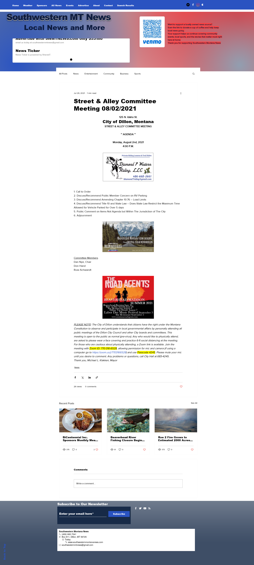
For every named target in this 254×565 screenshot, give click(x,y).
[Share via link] (96, 377)
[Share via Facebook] (75, 377)
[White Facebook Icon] (135, 508)
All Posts (63, 73)
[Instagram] (198, 4)
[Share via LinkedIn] (89, 377)
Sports (137, 73)
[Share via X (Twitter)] (82, 377)
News (76, 73)
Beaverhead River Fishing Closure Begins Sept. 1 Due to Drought (127, 439)
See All (194, 403)
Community (108, 73)
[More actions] (181, 93)
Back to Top (4, 552)
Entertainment (91, 73)
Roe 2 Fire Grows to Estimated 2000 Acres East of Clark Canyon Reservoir (174, 439)
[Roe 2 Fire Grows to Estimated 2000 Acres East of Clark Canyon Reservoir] (176, 420)
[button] (193, 73)
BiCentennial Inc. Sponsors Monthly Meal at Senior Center (79, 439)
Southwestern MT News (58, 17)
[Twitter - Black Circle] (188, 4)
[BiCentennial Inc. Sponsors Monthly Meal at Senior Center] (80, 420)
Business (124, 73)
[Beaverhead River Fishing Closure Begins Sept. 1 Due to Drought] (128, 420)
